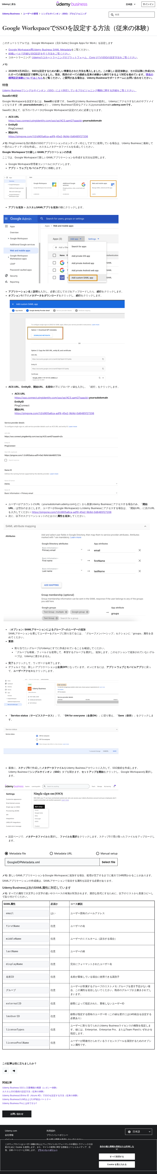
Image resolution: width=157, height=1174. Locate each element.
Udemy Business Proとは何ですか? (19, 1103)
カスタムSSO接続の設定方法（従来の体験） (23, 1091)
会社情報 (9, 1135)
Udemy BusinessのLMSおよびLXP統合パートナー (26, 1099)
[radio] (5, 1070)
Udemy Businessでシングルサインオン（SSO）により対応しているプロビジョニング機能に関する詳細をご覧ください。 (69, 90)
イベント (9, 1139)
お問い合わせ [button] (16, 1113)
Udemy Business (11, 13)
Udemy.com (11, 1130)
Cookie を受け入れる (117, 1164)
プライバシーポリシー (57, 1135)
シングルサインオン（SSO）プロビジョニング (63, 13)
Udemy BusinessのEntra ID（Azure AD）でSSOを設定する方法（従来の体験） (40, 1095)
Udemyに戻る (9, 4)
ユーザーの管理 (30, 13)
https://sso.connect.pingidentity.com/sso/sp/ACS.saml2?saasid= (45, 120)
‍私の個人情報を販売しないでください (65, 1139)
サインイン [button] (148, 4)
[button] (138, 1132)
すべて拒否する (117, 1156)
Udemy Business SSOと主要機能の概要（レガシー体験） (30, 1087)
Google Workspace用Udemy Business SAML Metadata (39, 49)
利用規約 (51, 1130)
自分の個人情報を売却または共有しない (117, 1147)
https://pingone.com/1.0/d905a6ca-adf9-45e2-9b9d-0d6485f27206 (54, 413)
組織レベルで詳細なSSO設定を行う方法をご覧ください (39, 53)
